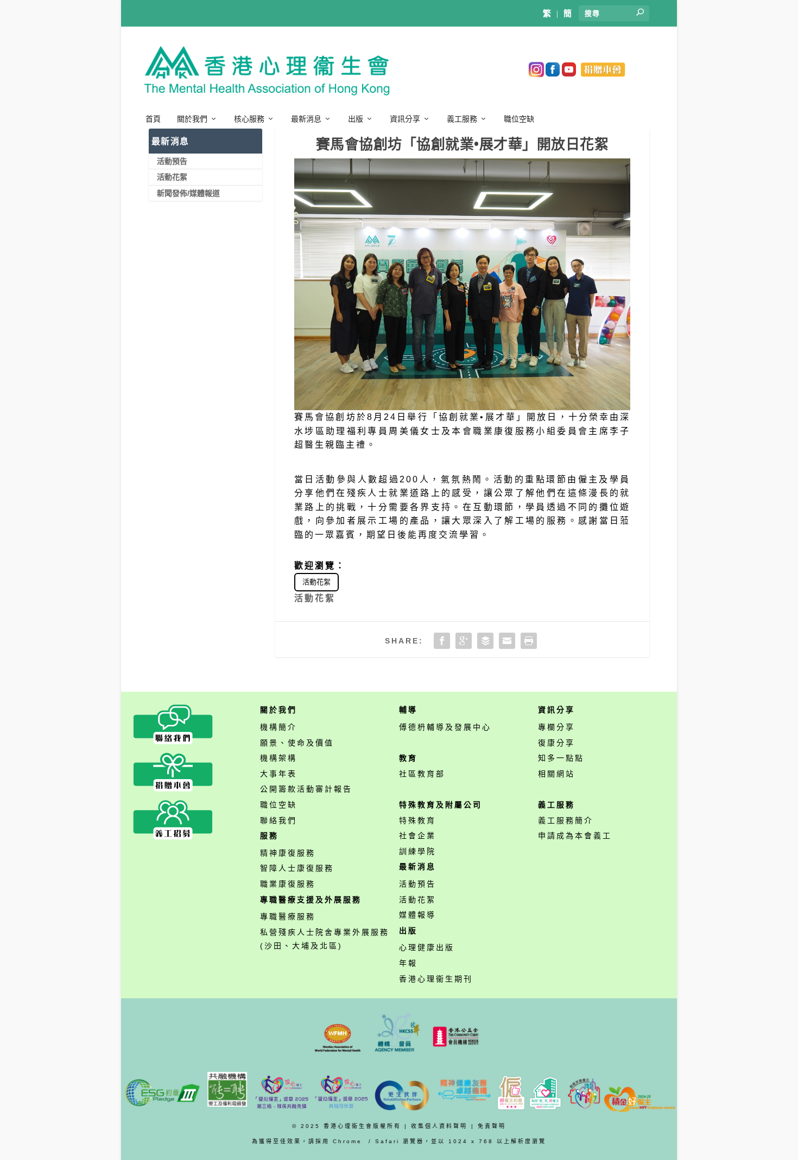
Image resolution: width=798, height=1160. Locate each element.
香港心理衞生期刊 (436, 978)
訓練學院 (417, 851)
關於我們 (192, 119)
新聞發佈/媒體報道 (188, 193)
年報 (408, 963)
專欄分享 (556, 727)
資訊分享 (405, 119)
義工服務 (462, 119)
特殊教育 (417, 820)
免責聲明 (492, 1126)
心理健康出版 (426, 947)
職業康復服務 (287, 883)
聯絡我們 (278, 820)
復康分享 (556, 742)
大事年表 (278, 773)
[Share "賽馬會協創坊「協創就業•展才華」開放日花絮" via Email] (507, 641)
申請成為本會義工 (575, 835)
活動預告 (172, 161)
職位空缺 (519, 119)
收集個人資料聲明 (439, 1126)
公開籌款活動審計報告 (306, 789)
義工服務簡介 (565, 820)
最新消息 (306, 119)
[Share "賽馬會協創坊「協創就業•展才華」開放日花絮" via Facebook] (442, 641)
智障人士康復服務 (297, 868)
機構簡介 (278, 727)
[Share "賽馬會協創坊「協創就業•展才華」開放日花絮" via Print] (529, 641)
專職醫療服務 (287, 916)
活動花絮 (316, 582)
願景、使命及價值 (297, 742)
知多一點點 (561, 758)
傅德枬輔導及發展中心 (445, 727)
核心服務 (249, 119)
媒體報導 (417, 914)
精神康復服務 (287, 853)
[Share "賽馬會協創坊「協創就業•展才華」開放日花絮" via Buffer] (485, 641)
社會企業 (417, 835)
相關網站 (556, 773)
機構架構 (278, 758)
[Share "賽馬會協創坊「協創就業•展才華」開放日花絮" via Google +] (463, 641)
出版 (355, 119)
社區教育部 (422, 773)
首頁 (153, 119)
